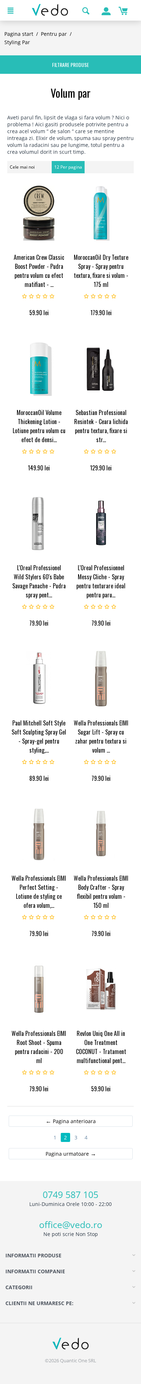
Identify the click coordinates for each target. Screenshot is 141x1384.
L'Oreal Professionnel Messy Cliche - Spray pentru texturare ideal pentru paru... (100, 581)
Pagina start (18, 33)
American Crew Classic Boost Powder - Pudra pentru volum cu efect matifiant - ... (39, 271)
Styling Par (17, 42)
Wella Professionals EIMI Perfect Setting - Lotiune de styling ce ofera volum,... (39, 892)
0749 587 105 (70, 1194)
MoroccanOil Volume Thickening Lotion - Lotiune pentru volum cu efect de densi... (39, 426)
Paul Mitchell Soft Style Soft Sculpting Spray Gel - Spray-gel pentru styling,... (39, 736)
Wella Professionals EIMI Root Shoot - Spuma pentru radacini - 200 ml (39, 1047)
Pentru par (54, 33)
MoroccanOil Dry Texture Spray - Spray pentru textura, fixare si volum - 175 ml (101, 271)
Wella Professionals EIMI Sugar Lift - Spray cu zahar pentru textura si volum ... (101, 736)
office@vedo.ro (70, 1224)
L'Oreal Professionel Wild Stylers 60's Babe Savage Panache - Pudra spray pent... (39, 581)
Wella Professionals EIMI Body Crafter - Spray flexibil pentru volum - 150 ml (101, 892)
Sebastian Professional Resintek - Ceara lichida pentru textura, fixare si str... (101, 426)
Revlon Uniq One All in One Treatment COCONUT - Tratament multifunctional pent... (101, 1047)
